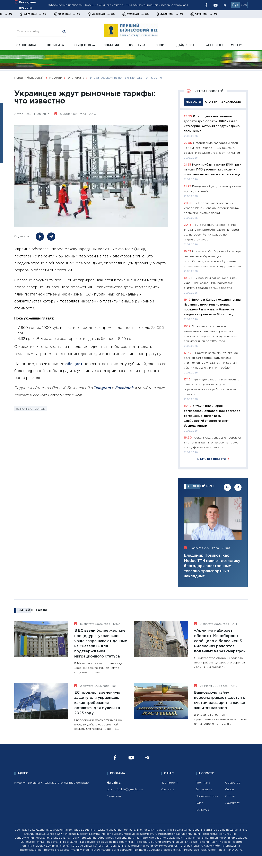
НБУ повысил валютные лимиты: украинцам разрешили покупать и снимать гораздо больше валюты (211, 283)
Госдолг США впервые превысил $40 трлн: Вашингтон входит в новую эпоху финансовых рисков (212, 442)
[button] (227, 487)
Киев (199, 803)
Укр (244, 5)
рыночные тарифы (30, 408)
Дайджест (185, 45)
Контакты (168, 789)
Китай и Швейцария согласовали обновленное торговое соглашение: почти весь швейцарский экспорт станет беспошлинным (212, 416)
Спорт (161, 45)
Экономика (26, 45)
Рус (235, 5)
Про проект (169, 783)
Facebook (124, 388)
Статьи (230, 796)
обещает (73, 364)
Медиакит (114, 796)
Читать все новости (211, 459)
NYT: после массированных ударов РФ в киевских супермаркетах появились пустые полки (211, 208)
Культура (137, 45)
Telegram (102, 388)
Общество (83, 45)
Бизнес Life (214, 45)
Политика (55, 45)
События (111, 45)
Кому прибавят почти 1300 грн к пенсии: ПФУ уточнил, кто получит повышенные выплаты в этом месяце (212, 170)
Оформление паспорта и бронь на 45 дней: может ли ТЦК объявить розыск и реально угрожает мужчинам (212, 148)
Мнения (237, 45)
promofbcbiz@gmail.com (125, 789)
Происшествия (207, 796)
